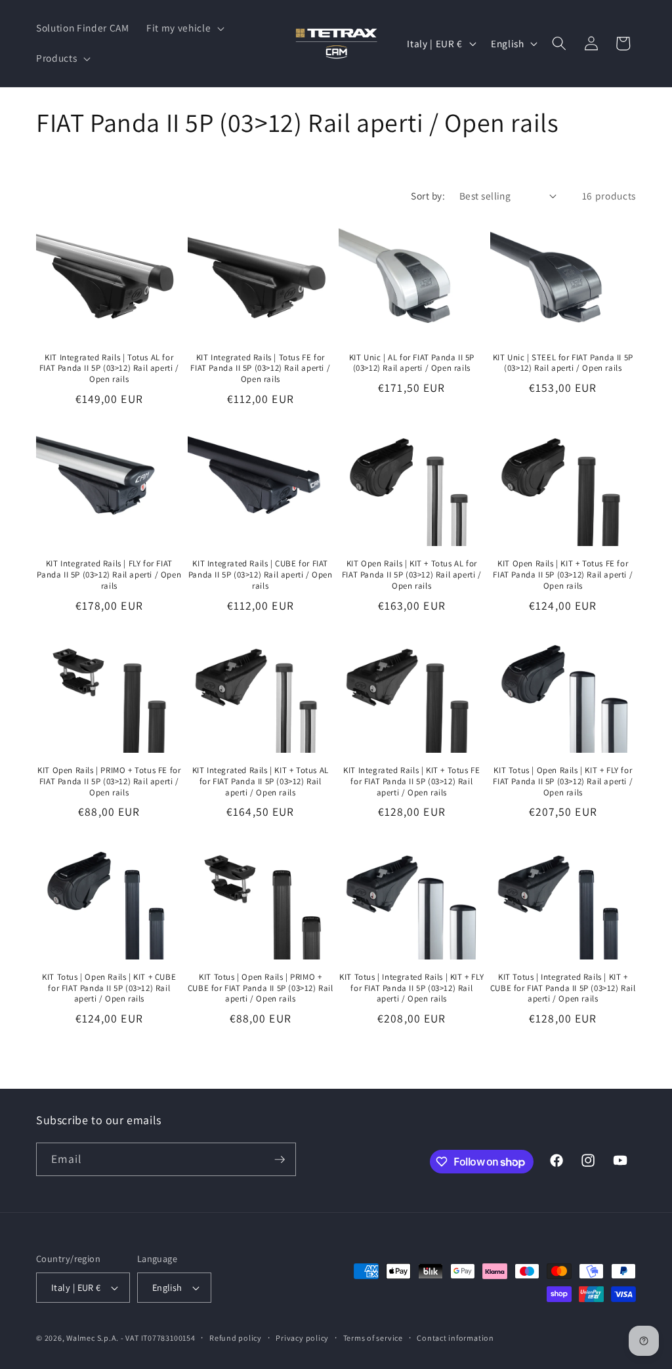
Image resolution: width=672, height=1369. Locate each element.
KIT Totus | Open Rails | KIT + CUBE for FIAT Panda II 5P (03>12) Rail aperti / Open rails (109, 988)
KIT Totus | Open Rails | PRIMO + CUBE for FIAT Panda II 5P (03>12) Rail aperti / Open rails (260, 988)
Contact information (455, 1338)
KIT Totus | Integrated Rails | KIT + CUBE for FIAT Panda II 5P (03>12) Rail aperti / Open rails (563, 988)
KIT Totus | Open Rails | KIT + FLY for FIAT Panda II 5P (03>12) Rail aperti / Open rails (563, 781)
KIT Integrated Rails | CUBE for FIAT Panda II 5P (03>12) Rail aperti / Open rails (260, 574)
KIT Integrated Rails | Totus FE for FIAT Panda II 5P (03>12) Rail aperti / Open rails (260, 368)
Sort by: (428, 195)
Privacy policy (302, 1338)
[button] (184, 28)
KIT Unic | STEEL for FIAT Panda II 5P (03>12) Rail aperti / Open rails (563, 363)
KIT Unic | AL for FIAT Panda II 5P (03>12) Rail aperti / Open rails (411, 363)
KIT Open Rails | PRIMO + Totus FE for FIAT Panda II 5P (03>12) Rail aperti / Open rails (108, 781)
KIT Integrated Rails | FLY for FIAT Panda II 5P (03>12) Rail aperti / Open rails (109, 574)
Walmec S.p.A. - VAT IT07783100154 (130, 1338)
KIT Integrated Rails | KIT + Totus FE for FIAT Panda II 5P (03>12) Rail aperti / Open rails (411, 781)
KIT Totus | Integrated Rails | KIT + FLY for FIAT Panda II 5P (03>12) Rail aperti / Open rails (411, 988)
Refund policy (235, 1338)
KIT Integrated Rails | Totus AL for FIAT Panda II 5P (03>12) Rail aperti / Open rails (109, 368)
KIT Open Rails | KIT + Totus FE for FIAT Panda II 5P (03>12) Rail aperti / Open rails (563, 574)
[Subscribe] (279, 1160)
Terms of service (373, 1338)
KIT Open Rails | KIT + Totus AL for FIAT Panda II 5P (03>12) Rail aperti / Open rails (412, 574)
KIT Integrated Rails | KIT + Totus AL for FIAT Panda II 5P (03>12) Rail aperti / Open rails (260, 781)
